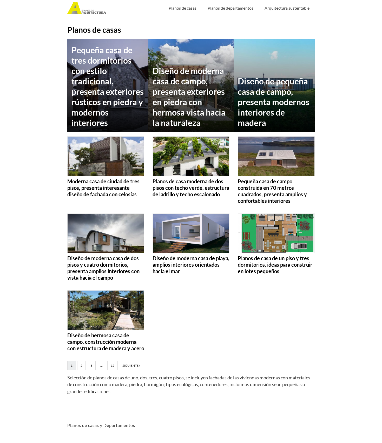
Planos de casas (182, 7)
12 (112, 365)
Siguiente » (131, 365)
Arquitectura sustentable (287, 7)
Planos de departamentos (230, 7)
